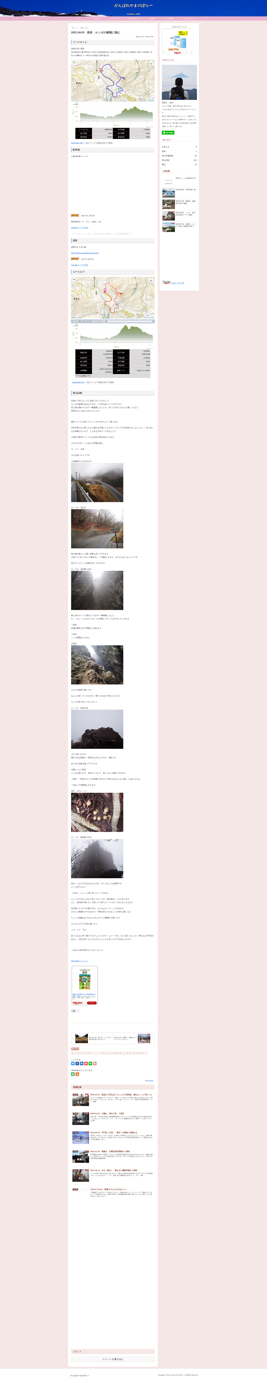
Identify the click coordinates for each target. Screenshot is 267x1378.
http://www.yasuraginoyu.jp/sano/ (85, 253)
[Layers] (151, 63)
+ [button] (74, 62)
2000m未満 (76, 1053)
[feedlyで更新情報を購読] (73, 1074)
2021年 (85, 1053)
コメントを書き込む (113, 1359)
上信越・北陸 (107, 1053)
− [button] (74, 65)
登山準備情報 (179, 156)
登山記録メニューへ (79, 961)
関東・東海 (132, 1053)
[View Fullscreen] (74, 287)
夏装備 (116, 1053)
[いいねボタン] (73, 1010)
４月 (145, 1053)
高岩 (139, 1053)
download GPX (77, 143)
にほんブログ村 (177, 283)
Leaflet (144, 101)
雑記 (179, 164)
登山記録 (75, 1049)
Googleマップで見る (79, 228)
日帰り (124, 1053)
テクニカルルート (96, 1053)
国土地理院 (151, 101)
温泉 (179, 151)
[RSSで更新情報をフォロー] (77, 1074)
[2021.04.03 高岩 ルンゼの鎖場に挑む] (81, 1063)
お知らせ (179, 147)
